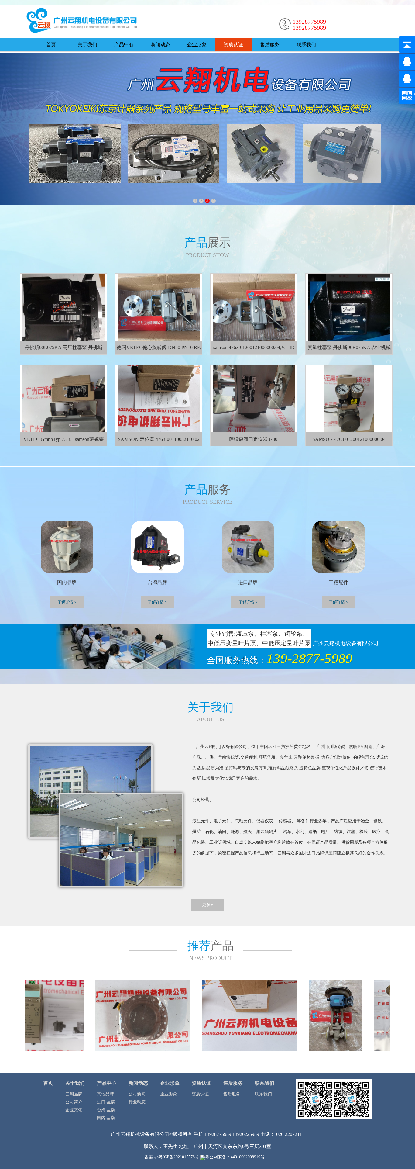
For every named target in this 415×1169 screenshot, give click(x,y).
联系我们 (306, 44)
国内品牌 (67, 582)
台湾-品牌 (106, 1110)
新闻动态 (160, 44)
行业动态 (137, 1102)
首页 (51, 44)
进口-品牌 (106, 1102)
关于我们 (87, 44)
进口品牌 (248, 582)
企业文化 (73, 1110)
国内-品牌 (106, 1117)
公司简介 (73, 1102)
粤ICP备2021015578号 (178, 1157)
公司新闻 (137, 1094)
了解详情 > (338, 602)
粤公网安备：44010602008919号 (238, 1157)
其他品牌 (105, 1094)
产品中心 (124, 44)
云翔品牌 (73, 1094)
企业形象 (197, 44)
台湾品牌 (157, 582)
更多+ (207, 904)
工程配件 (338, 582)
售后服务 (270, 44)
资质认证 (233, 44)
